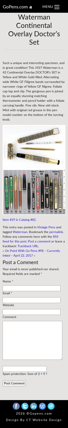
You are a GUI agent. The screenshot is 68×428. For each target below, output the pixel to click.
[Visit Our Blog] (43, 406)
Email (6, 293)
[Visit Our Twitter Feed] (25, 406)
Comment (9, 317)
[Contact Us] (51, 406)
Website (8, 305)
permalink (56, 232)
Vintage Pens (46, 227)
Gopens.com (41, 413)
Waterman (20, 232)
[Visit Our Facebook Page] (17, 406)
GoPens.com (16, 7)
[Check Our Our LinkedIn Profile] (34, 406)
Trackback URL (28, 246)
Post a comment (39, 241)
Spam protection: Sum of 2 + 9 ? (25, 374)
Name (7, 281)
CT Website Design (44, 420)
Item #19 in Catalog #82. (19, 220)
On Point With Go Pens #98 (23, 251)
